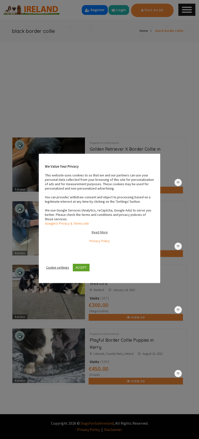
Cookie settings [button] (57, 267)
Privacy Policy (99, 241)
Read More (99, 232)
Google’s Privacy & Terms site (67, 223)
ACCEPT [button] (81, 267)
